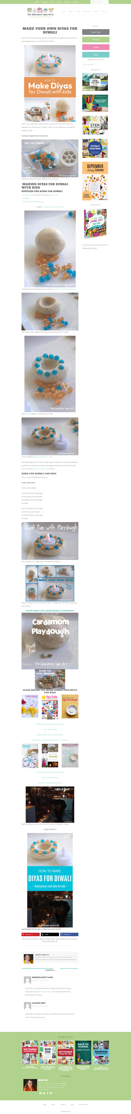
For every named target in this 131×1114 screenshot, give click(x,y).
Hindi (70, 939)
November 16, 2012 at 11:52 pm (40, 1006)
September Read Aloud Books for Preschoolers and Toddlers (65, 1068)
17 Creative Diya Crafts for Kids (52, 207)
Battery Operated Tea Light (34, 202)
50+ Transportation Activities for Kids (101, 1068)
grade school (64, 939)
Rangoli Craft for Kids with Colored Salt (50, 772)
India (73, 939)
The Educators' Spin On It (40, 12)
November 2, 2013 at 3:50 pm (40, 980)
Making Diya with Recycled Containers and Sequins (50, 740)
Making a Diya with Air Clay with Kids (50, 735)
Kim (76, 939)
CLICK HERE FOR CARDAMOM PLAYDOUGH (50, 611)
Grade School (96, 32)
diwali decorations (45, 992)
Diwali (57, 939)
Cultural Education (34, 939)
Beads (27, 198)
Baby (96, 54)
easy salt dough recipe (41, 469)
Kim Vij (64, 1083)
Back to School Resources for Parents (83, 1068)
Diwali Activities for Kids (50, 778)
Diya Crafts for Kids (50, 729)
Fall (60, 939)
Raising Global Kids (53, 941)
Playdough (28, 195)
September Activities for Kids (30, 1067)
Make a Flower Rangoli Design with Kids (50, 724)
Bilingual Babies (51, 939)
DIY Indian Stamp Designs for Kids (50, 783)
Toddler (96, 47)
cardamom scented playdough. (65, 289)
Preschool (44, 941)
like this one (53, 195)
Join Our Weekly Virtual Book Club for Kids (47, 1068)
